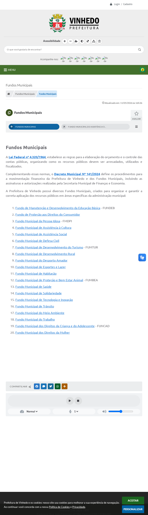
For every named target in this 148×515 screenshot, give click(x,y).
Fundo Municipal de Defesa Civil (37, 240)
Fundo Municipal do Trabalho (35, 319)
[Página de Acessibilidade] (99, 41)
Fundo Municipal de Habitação (35, 273)
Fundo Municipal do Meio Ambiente (39, 313)
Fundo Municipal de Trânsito (34, 306)
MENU (12, 69)
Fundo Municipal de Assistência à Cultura (43, 227)
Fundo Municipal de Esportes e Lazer (40, 267)
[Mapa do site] (93, 41)
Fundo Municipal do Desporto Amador (41, 260)
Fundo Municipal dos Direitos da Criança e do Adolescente (55, 326)
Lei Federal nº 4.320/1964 (27, 157)
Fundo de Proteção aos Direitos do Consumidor (47, 214)
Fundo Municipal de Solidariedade (38, 293)
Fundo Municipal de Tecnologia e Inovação (44, 299)
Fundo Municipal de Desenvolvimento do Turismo (49, 247)
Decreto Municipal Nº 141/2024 (77, 174)
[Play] (70, 401)
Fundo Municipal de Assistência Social (41, 234)
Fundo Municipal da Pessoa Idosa (37, 221)
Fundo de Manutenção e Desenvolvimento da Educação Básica (57, 208)
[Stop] (78, 401)
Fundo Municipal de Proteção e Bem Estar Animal (49, 280)
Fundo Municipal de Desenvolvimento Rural (45, 254)
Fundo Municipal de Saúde (33, 286)
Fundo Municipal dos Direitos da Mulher (42, 332)
